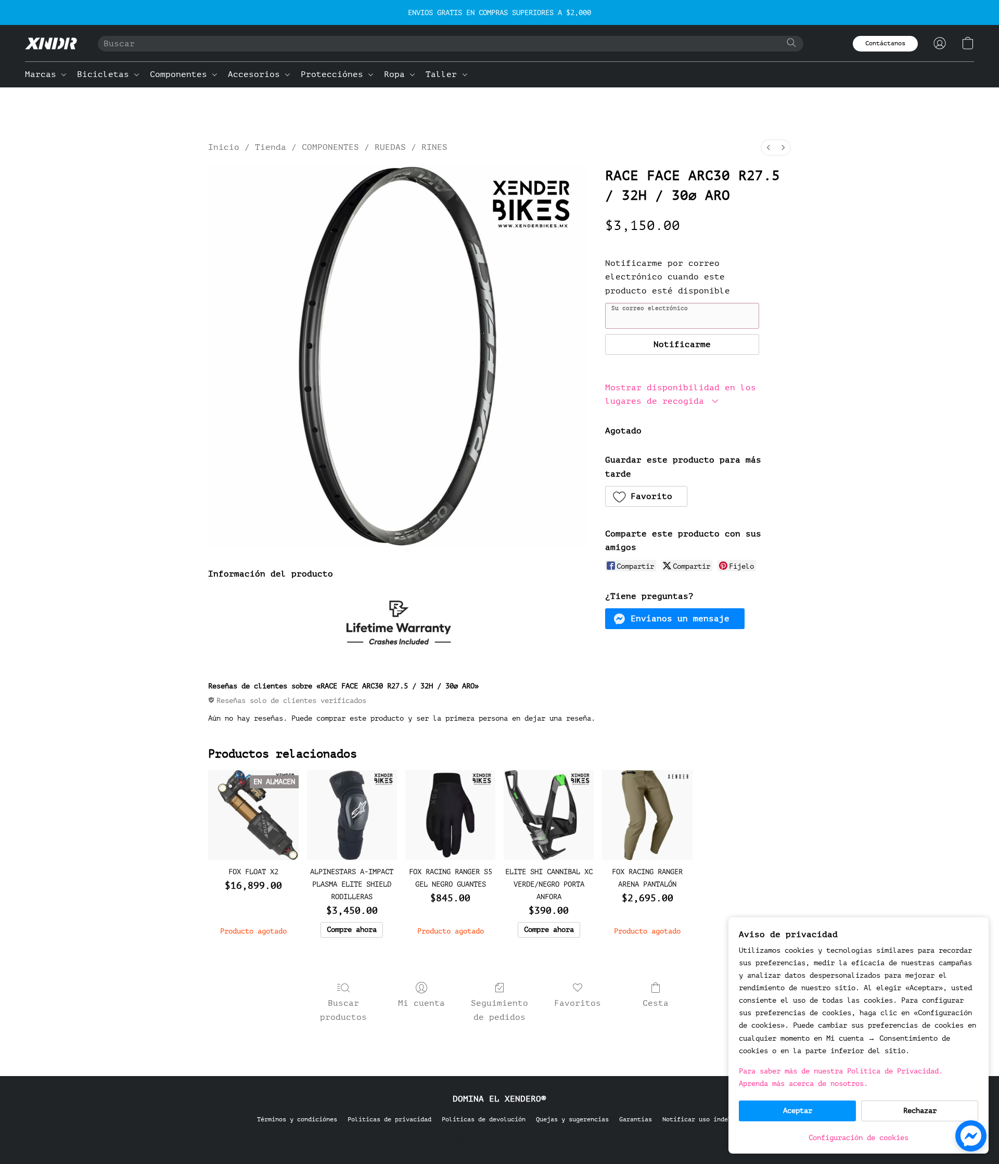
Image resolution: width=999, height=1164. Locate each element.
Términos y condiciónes (297, 1119)
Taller (444, 74)
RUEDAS (390, 147)
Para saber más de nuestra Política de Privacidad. (841, 1071)
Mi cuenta (421, 1003)
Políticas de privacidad (389, 1119)
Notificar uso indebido (702, 1119)
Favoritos (577, 1003)
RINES (434, 147)
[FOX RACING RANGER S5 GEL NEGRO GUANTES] (450, 815)
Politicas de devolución (484, 1119)
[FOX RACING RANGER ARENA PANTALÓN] (647, 815)
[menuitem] (768, 147)
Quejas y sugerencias (572, 1119)
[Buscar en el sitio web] (791, 42)
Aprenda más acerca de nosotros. (803, 1084)
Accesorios (256, 74)
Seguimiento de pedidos (499, 1010)
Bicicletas (105, 74)
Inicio (223, 147)
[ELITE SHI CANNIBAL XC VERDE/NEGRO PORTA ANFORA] (549, 815)
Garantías (635, 1119)
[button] (51, 43)
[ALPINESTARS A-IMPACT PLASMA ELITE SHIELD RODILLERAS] (352, 815)
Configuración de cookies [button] (858, 1138)
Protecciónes (334, 74)
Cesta (656, 1003)
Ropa (397, 74)
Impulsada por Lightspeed (499, 1136)
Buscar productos (343, 1010)
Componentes (181, 74)
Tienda (270, 147)
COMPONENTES (330, 147)
